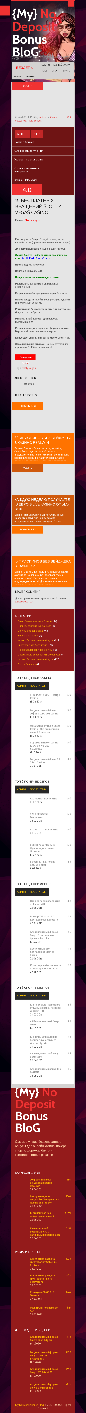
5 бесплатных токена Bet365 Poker (42, 863)
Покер (44, 70)
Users (37, 134)
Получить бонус (25, 357)
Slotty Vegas (29, 368)
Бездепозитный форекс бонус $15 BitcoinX (44, 1371)
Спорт (56, 70)
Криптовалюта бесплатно (32, 645)
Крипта (30, 76)
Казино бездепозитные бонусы (36, 119)
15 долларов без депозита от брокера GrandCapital (45, 967)
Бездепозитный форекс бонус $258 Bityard (44, 1338)
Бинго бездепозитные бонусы (35, 621)
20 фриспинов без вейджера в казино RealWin (41, 1182)
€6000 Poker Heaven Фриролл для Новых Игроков (43, 848)
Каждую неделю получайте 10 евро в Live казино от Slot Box (42, 504)
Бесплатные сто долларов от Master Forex (42, 951)
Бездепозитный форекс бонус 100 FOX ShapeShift (44, 1355)
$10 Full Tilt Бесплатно (44, 829)
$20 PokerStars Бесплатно (39, 816)
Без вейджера (61, 65)
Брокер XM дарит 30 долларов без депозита (44, 918)
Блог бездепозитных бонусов (34, 625)
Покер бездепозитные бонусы (35, 649)
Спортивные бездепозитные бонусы (39, 654)
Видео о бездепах (28, 635)
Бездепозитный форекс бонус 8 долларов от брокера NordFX (44, 935)
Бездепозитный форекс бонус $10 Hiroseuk (44, 1386)
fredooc (43, 117)
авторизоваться (24, 601)
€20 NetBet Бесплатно (43, 798)
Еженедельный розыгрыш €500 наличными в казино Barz (45, 1231)
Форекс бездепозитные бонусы (36, 659)
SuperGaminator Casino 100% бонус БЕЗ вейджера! (44, 745)
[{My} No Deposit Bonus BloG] (43, 1137)
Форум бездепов (27, 664)
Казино (45, 65)
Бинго (66, 70)
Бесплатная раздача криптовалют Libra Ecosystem (42, 1278)
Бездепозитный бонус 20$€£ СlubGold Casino (44, 712)
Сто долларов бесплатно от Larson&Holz (45, 903)
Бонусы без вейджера (30, 630)
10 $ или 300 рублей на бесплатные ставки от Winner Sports (43, 1040)
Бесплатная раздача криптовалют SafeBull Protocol (43, 1262)
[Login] (71, 4)
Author (22, 134)
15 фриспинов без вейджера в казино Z (42, 1214)
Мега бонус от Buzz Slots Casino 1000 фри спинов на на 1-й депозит (45, 729)
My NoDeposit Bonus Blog (29, 1404)
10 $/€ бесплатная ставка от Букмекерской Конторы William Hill (45, 1007)
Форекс (18, 76)
